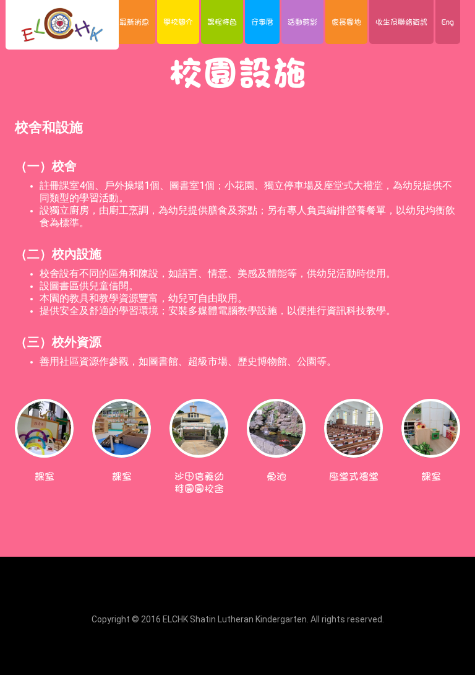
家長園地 (346, 22)
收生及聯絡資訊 (401, 22)
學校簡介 (178, 22)
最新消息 (134, 22)
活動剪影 (302, 22)
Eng (448, 22)
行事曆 (262, 22)
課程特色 (222, 22)
